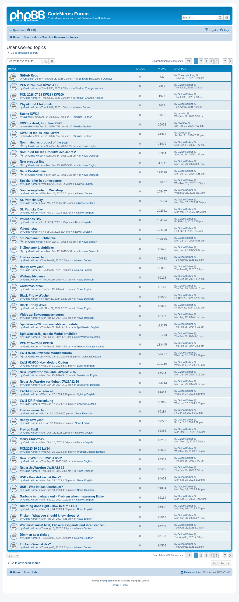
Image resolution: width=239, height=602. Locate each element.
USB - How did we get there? (40, 477)
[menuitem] (31, 30)
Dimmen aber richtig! (35, 534)
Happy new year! (32, 267)
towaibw (27, 126)
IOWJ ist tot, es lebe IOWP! (39, 133)
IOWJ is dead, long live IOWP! (41, 123)
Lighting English (86, 365)
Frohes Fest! (29, 429)
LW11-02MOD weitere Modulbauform (46, 353)
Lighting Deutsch (91, 356)
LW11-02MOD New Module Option (44, 362)
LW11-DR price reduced (36, 391)
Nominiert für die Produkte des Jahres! (48, 152)
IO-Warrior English (80, 126)
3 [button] (206, 61)
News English (89, 146)
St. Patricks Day (31, 200)
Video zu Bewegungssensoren (42, 314)
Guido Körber (31, 88)
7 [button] (225, 61)
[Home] (28, 15)
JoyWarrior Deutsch (88, 384)
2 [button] (201, 61)
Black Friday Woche (34, 295)
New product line (32, 161)
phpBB (107, 580)
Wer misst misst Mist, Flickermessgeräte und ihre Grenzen (62, 525)
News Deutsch (83, 107)
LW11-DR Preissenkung (36, 400)
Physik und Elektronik (36, 104)
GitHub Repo (29, 75)
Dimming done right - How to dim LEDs (48, 506)
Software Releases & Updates (95, 78)
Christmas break (31, 286)
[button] (188, 61)
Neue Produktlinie (33, 171)
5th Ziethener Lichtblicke (38, 238)
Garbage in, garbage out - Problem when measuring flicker (62, 496)
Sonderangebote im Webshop (41, 190)
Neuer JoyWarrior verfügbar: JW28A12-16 (49, 381)
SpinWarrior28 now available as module (48, 324)
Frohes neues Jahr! (34, 257)
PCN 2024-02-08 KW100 (36, 343)
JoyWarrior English (87, 375)
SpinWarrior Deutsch (88, 337)
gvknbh (27, 117)
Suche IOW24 (29, 114)
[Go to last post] (197, 75)
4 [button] (211, 61)
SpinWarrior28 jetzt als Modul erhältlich (48, 334)
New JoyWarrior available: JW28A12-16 (48, 372)
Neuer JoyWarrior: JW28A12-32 (42, 467)
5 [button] (216, 61)
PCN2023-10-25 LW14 (35, 448)
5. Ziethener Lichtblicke (37, 247)
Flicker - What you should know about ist (49, 515)
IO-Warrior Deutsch (81, 117)
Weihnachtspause (32, 276)
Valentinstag (29, 228)
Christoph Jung (32, 78)
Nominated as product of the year (44, 142)
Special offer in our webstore (41, 180)
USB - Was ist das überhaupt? (41, 487)
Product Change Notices (89, 88)
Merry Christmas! (32, 439)
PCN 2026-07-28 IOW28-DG (39, 85)
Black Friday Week (33, 305)
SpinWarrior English (88, 327)
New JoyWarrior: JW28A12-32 (41, 458)
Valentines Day (30, 219)
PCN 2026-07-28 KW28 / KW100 (42, 94)
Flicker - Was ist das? (35, 544)
